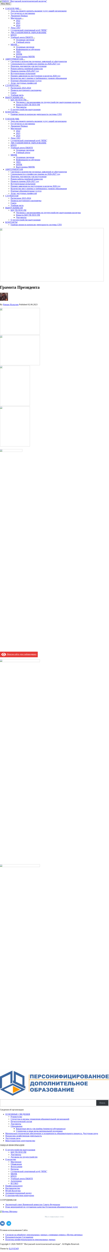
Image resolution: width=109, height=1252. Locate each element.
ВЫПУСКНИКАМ (14, 97)
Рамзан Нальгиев (11, 304)
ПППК (19, 54)
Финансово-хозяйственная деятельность (23, 1136)
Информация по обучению (28, 49)
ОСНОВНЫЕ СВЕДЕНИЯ (17, 1114)
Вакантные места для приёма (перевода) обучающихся (40, 1128)
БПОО (14, 35)
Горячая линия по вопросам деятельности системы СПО (36, 114)
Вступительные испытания (23, 73)
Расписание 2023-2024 (21, 88)
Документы (21, 107)
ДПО (18, 52)
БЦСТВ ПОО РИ (18, 100)
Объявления (16, 1164)
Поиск (102, 1103)
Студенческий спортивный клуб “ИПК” (29, 30)
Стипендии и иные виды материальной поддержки (39, 1131)
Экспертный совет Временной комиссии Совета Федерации (32, 1204)
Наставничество (12, 1188)
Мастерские (16, 18)
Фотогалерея (16, 1166)
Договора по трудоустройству (24, 1157)
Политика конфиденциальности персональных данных (30, 1239)
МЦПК (14, 44)
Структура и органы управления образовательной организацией (40, 1119)
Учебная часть (17, 95)
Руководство (16, 1116)
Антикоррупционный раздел (18, 1193)
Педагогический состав (21, 1121)
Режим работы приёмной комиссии (27, 68)
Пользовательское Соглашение (19, 1237)
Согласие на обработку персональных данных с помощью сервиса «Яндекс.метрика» (44, 1235)
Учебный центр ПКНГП (22, 37)
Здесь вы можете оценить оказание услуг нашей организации (39, 11)
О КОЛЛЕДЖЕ (12, 8)
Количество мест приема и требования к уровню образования (39, 78)
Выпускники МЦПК (25, 56)
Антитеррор (16, 1181)
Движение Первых (19, 16)
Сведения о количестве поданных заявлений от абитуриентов (39, 61)
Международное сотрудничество (20, 1141)
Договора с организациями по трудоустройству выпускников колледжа (48, 102)
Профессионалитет (14, 1186)
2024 (18, 25)
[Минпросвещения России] (20, 866)
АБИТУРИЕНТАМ (14, 59)
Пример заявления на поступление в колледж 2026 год (35, 76)
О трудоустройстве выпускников (26, 109)
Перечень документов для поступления (28, 66)
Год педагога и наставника (23, 13)
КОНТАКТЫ (11, 112)
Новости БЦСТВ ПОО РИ (28, 105)
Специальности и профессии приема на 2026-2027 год (35, 64)
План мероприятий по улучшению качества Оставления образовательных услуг (41, 1207)
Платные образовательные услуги (26, 80)
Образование (16, 1126)
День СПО (15, 28)
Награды (15, 1169)
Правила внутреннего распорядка (26, 90)
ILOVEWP (14, 1248)
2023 (18, 23)
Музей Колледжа (13, 1190)
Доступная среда (12, 1138)
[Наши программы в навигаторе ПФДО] (54, 1096)
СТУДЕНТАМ (11, 85)
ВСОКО (14, 1183)
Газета (13, 93)
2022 (18, 20)
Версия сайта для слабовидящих (21, 654)
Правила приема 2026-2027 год (25, 71)
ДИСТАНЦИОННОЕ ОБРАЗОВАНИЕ (28, 32)
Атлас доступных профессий (24, 83)
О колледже (10, 1159)
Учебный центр (23, 42)
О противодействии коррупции (19, 1195)
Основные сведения (25, 40)
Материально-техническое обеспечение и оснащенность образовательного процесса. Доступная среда (51, 1133)
